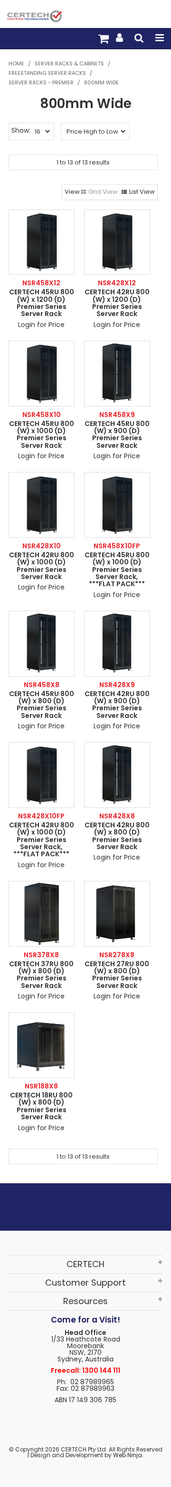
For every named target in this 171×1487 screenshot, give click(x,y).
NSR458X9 (117, 414)
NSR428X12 (117, 283)
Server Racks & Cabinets (69, 63)
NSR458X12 (41, 283)
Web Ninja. (128, 1455)
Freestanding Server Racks (47, 73)
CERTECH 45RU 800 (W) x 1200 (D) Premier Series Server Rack (41, 302)
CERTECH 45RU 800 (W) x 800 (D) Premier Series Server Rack (41, 704)
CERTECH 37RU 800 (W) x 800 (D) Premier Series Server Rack (41, 974)
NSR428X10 (41, 546)
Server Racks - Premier (41, 82)
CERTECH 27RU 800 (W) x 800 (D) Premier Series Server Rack (117, 974)
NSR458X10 (41, 414)
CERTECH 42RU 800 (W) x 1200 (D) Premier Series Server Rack (117, 302)
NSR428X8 (117, 816)
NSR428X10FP (41, 816)
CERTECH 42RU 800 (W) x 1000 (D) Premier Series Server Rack (41, 565)
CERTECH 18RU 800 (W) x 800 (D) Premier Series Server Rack (41, 1106)
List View (142, 191)
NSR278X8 (116, 955)
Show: (20, 130)
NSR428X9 (117, 684)
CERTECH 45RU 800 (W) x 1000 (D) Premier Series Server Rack (41, 434)
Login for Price (41, 324)
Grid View (103, 191)
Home (16, 63)
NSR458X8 (41, 684)
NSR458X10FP (117, 546)
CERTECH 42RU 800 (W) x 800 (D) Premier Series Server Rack (117, 836)
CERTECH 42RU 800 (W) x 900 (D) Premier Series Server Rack (117, 704)
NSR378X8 (41, 955)
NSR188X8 (41, 1086)
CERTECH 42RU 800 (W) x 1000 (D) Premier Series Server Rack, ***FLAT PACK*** (41, 839)
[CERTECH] (34, 15)
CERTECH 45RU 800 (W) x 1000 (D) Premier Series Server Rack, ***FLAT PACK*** (117, 569)
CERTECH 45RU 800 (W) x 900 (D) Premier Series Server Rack (117, 434)
